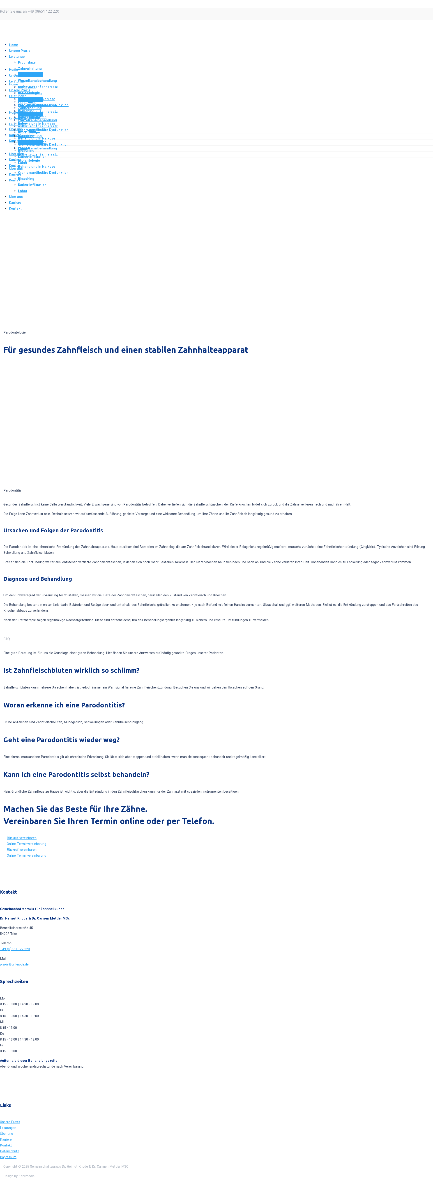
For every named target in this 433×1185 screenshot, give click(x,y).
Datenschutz (9, 1151)
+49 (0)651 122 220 (15, 949)
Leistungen (8, 1128)
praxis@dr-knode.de (14, 964)
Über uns (6, 1133)
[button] (22, 838)
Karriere (6, 1139)
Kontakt (6, 1145)
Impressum (8, 1157)
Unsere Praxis (10, 1122)
